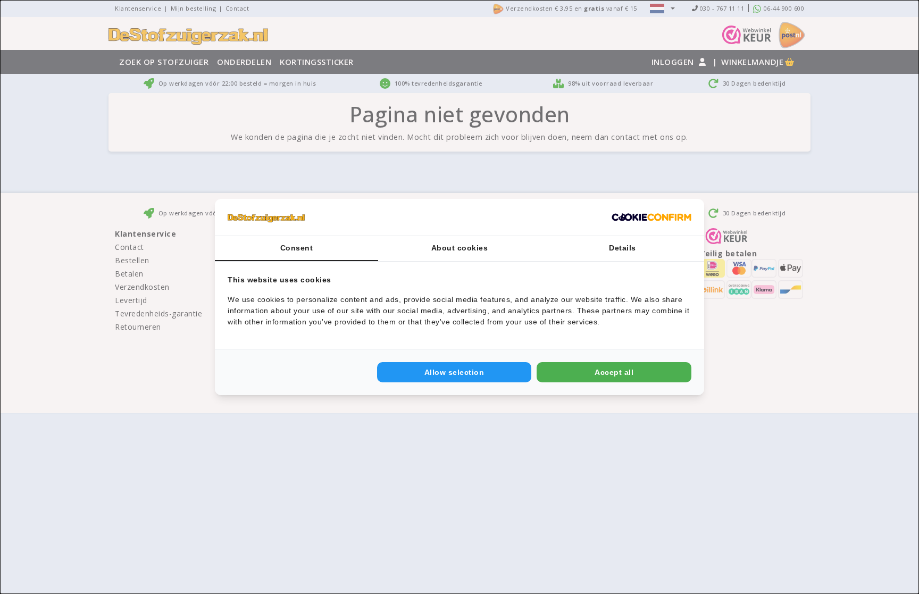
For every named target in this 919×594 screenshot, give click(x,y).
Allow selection (454, 372)
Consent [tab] (296, 248)
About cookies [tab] (459, 248)
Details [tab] (622, 248)
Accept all (614, 372)
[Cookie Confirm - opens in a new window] (651, 217)
